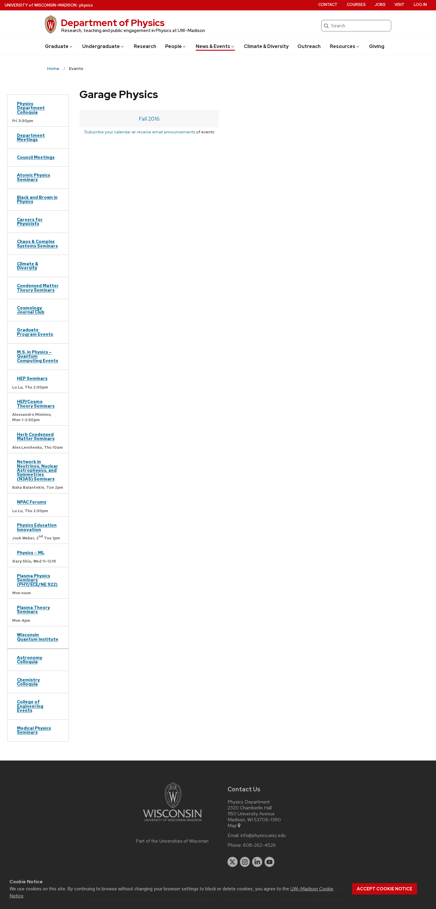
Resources (342, 46)
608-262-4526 (259, 845)
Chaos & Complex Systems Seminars (37, 243)
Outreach (309, 46)
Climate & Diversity (266, 46)
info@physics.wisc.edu (263, 835)
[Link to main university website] (172, 822)
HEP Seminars (32, 378)
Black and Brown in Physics (37, 199)
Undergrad (101, 46)
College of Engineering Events (30, 706)
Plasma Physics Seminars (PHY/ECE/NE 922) (37, 580)
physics (86, 5)
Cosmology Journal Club (30, 310)
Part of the (172, 841)
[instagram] (245, 862)
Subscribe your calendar (107, 132)
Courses (356, 4)
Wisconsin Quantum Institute (37, 637)
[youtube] (270, 862)
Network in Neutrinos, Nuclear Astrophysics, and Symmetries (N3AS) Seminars (37, 470)
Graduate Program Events (35, 332)
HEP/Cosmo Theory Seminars (36, 403)
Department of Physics (113, 22)
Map (232, 826)
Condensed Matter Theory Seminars (38, 288)
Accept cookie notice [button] (384, 889)
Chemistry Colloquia (28, 682)
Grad (57, 46)
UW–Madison (41, 5)
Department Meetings (31, 137)
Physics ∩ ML (30, 552)
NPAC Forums (31, 502)
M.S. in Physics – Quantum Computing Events (37, 356)
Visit (399, 4)
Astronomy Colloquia (29, 659)
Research (145, 46)
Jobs (380, 4)
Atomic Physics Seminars (33, 177)
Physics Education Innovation (37, 527)
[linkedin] (257, 862)
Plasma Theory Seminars (33, 609)
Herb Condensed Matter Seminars (36, 436)
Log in (420, 4)
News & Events (213, 46)
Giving (376, 46)
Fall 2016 (149, 118)
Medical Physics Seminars (34, 730)
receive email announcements (166, 132)
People (173, 46)
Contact (328, 4)
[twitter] (232, 862)
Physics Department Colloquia (31, 108)
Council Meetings (36, 157)
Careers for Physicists (30, 221)
